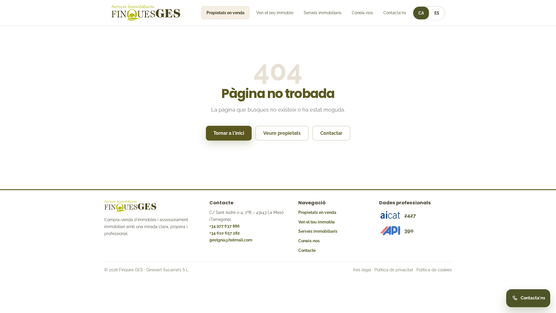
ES (436, 13)
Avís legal (362, 269)
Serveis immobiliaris (322, 12)
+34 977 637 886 (224, 226)
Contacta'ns (394, 12)
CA (421, 13)
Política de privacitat (393, 269)
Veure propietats (282, 133)
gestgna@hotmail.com (230, 240)
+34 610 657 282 (224, 233)
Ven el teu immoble (274, 12)
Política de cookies (434, 269)
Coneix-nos (362, 12)
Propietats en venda (225, 12)
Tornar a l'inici (228, 133)
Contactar (331, 133)
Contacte (307, 250)
